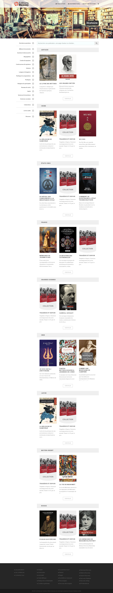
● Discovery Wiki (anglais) (65, 583)
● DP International (84, 583)
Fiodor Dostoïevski (48, 539)
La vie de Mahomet (67, 484)
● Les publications (19, 569)
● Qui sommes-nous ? (64, 569)
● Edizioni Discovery (84, 575)
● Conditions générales (43, 583)
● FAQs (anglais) (62, 580)
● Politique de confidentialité (45, 580)
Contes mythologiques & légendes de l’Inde (67, 370)
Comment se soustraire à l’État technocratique (87, 198)
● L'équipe (39, 569)
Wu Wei (82, 139)
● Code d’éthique (41, 578)
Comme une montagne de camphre (84, 370)
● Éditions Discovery (84, 573)
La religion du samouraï (46, 140)
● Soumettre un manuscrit (65, 578)
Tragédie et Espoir (67, 139)
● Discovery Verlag (84, 580)
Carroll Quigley (66, 313)
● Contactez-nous (19, 575)
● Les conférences (19, 572)
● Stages (60, 575)
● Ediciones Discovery (85, 570)
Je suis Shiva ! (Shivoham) (45, 370)
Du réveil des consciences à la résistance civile (47, 198)
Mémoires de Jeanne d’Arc (45, 256)
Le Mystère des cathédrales (65, 256)
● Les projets (40, 575)
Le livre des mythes (48, 83)
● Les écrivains (41, 572)
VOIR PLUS (68, 98)
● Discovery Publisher (85, 578)
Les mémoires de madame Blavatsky (87, 540)
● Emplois (60, 572)
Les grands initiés (67, 83)
